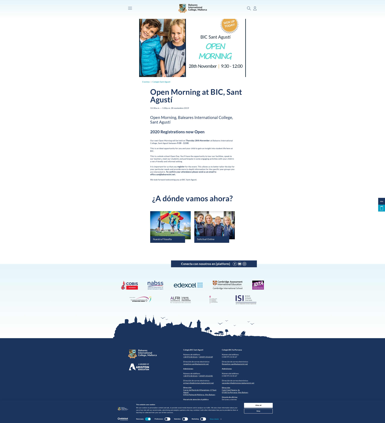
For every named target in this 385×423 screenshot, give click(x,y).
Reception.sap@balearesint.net (235, 364)
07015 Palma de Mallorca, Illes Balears (199, 395)
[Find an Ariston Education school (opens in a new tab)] (139, 367)
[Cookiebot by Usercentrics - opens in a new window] (123, 419)
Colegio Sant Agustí (161, 82)
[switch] (167, 419)
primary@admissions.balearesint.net (198, 383)
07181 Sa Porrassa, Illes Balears (235, 392)
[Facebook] (235, 264)
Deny (258, 411)
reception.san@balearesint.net (196, 364)
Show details (214, 419)
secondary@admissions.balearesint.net (238, 383)
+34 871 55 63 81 (206, 376)
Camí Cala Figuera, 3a (231, 390)
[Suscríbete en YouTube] (240, 264)
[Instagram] (244, 264)
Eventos (146, 82)
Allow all (258, 405)
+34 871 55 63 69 (206, 357)
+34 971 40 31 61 (190, 357)
